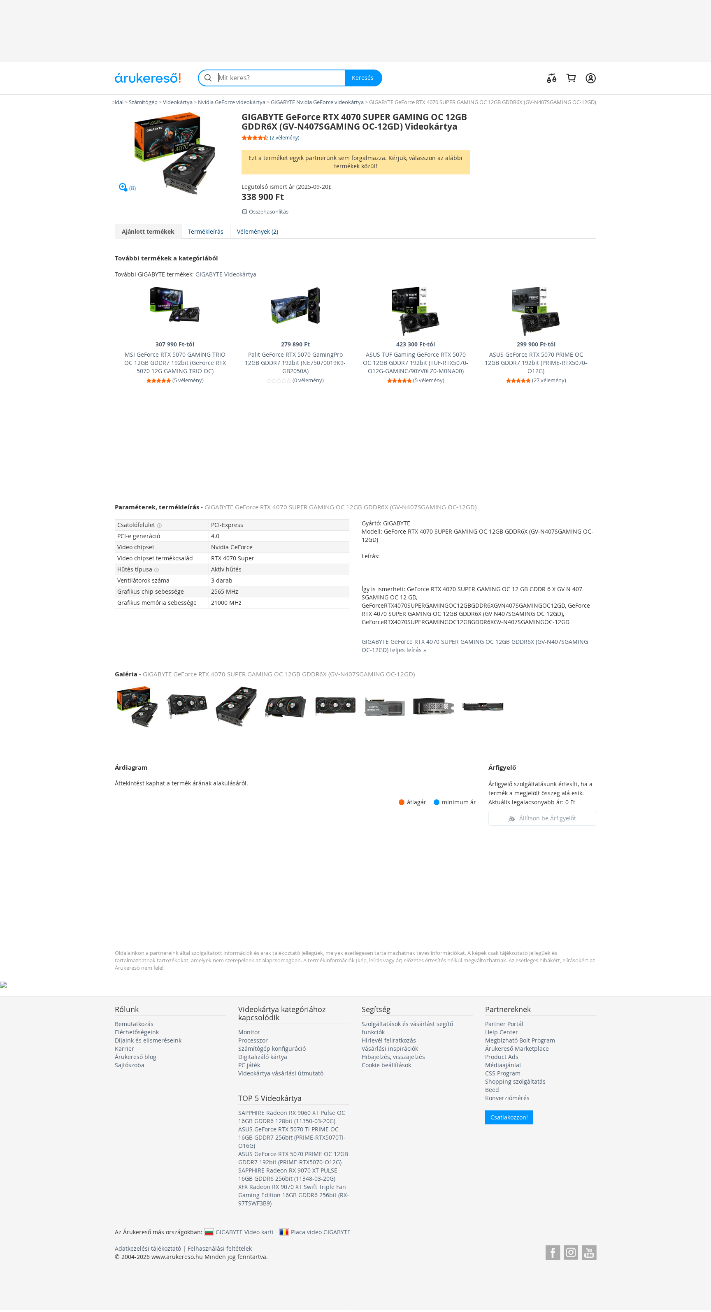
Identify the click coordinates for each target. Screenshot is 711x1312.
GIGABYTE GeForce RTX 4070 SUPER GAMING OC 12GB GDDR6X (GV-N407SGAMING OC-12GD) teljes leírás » (475, 646)
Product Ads (501, 1057)
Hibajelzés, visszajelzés (393, 1057)
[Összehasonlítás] (552, 78)
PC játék (249, 1065)
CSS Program (502, 1073)
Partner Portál (504, 1024)
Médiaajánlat (503, 1065)
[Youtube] (589, 1251)
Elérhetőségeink (137, 1032)
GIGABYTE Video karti (245, 1231)
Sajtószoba (129, 1065)
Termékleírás (205, 231)
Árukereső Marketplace (517, 1048)
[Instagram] (571, 1251)
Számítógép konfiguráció (272, 1048)
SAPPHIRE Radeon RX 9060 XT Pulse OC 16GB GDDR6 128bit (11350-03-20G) (291, 1117)
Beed (492, 1090)
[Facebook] (553, 1251)
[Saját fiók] (590, 78)
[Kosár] (571, 78)
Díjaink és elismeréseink (148, 1040)
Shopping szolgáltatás (515, 1081)
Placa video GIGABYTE (321, 1231)
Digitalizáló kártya (262, 1057)
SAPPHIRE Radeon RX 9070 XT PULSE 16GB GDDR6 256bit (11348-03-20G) (287, 1174)
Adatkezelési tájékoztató (148, 1248)
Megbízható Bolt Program (520, 1040)
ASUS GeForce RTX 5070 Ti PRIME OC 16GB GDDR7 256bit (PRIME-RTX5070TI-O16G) (292, 1137)
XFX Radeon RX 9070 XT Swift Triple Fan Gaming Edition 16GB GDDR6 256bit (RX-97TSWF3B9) (293, 1195)
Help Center (501, 1032)
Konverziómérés (507, 1098)
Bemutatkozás (134, 1024)
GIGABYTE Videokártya (225, 274)
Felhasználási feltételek (220, 1248)
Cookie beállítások (386, 1065)
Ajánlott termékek (148, 231)
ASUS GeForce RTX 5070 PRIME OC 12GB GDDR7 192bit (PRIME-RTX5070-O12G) (293, 1158)
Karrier (124, 1048)
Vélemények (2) (257, 231)
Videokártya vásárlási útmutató (280, 1073)
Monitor (249, 1032)
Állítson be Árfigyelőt (547, 818)
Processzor (253, 1040)
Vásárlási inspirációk (390, 1048)
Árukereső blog (135, 1057)
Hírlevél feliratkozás (389, 1040)
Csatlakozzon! (509, 1117)
